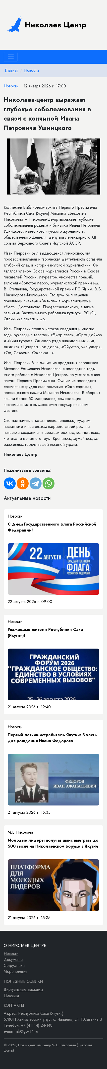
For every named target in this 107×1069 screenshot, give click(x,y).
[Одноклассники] (23, 483)
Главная (11, 70)
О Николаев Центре (25, 945)
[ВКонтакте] (10, 483)
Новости (31, 70)
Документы (13, 959)
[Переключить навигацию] (11, 57)
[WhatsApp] (48, 483)
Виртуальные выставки (23, 989)
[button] (99, 143)
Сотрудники (14, 965)
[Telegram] (36, 483)
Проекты (11, 995)
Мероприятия (15, 971)
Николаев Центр (55, 24)
